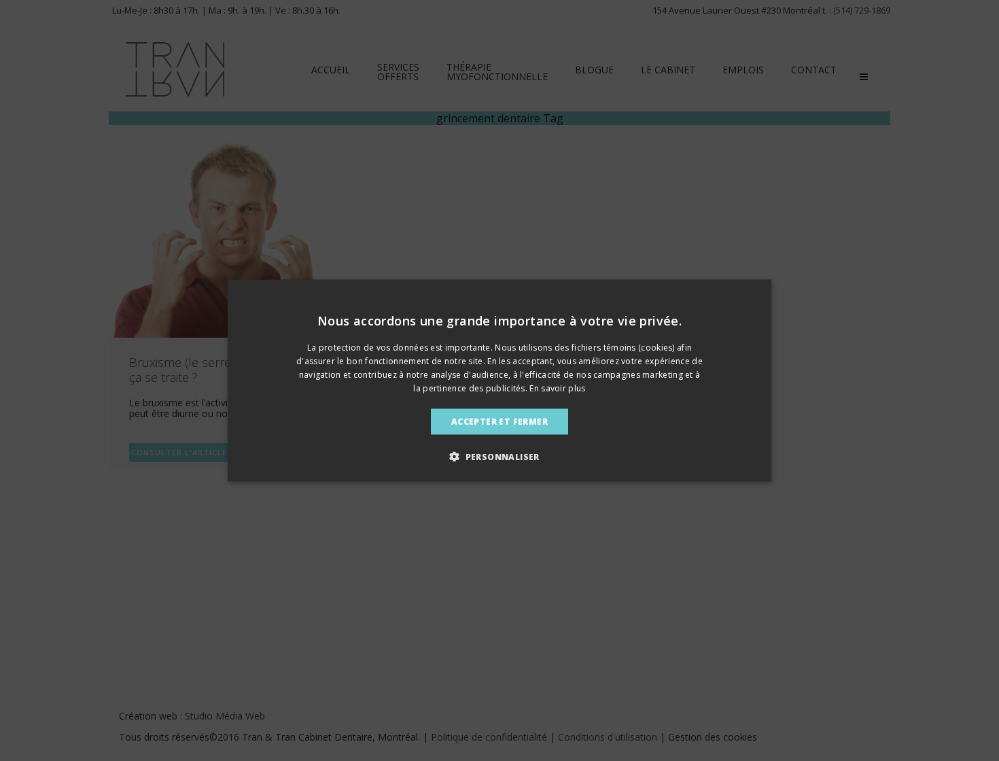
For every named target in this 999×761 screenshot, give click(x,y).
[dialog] (499, 381)
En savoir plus (557, 387)
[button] (499, 456)
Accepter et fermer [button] (499, 421)
